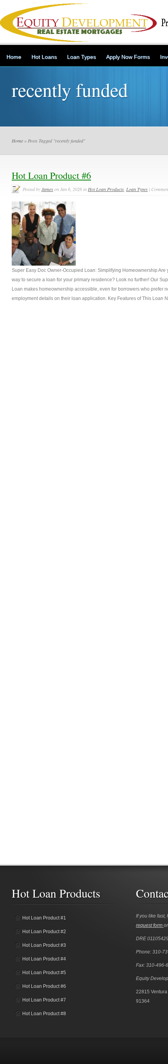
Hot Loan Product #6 (51, 175)
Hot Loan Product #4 (44, 959)
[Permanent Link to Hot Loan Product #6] (44, 264)
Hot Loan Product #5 (44, 972)
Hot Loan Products (106, 189)
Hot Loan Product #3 (44, 945)
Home (14, 57)
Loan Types (81, 57)
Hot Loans (44, 57)
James (47, 189)
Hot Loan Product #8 (44, 1013)
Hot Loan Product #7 (44, 1000)
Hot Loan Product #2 (44, 931)
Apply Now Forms (128, 57)
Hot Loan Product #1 (44, 918)
